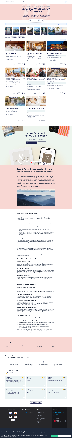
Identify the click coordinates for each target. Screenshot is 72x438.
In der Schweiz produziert (37, 162)
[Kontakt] (61, 2)
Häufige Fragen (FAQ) (41, 422)
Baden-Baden (21, 228)
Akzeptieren (54, 435)
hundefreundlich (40, 348)
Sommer (24, 215)
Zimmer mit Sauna (37, 302)
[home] (9, 1)
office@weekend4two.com (59, 412)
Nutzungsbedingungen (41, 419)
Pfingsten (22, 345)
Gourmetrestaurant (25, 278)
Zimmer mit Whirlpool (28, 302)
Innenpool (23, 348)
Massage (40, 271)
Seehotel (18, 278)
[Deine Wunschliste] (63, 2)
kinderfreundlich (39, 346)
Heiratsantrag (40, 291)
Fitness (38, 345)
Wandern (7, 348)
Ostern (53, 346)
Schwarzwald (19, 250)
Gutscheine (23, 1)
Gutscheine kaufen (40, 412)
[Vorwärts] (66, 31)
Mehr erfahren (42, 142)
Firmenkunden (39, 415)
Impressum (39, 421)
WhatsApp (56, 414)
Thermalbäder (47, 218)
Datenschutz (39, 416)
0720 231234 (57, 415)
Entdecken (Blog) (40, 413)
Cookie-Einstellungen (41, 418)
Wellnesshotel (36, 322)
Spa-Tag (37, 332)
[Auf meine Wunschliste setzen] (24, 42)
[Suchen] (66, 2)
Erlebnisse (17, 1)
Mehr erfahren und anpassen (64, 435)
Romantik (18, 277)
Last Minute (28, 1)
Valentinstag (54, 345)
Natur (33, 248)
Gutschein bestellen (31, 142)
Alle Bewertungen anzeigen (36, 402)
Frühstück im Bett (22, 324)
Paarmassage (21, 322)
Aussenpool (8, 345)
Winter (34, 218)
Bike (22, 346)
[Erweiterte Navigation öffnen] (31, 2)
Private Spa (19, 296)
